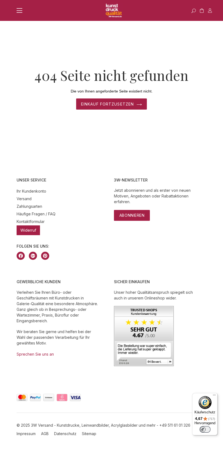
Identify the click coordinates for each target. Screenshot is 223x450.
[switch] (205, 429)
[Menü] (214, 396)
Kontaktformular (31, 221)
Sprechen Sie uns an (35, 354)
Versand (24, 198)
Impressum (26, 433)
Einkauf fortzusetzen (107, 104)
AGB (45, 433)
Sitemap (89, 433)
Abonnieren (132, 215)
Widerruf (28, 230)
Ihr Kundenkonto (31, 191)
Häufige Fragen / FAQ (36, 214)
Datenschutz (65, 433)
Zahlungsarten (29, 206)
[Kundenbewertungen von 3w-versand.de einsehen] (144, 364)
